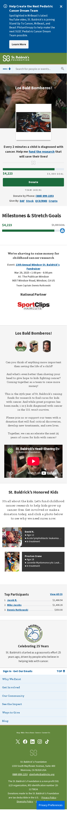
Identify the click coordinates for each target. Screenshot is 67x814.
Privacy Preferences (51, 805)
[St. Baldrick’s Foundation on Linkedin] (32, 742)
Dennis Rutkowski (17, 610)
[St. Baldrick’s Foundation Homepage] (16, 58)
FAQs (23, 733)
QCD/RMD (41, 201)
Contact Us (46, 733)
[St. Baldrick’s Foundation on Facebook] (25, 742)
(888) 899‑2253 (20, 774)
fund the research (42, 151)
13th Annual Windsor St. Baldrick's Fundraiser (38, 267)
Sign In (7, 671)
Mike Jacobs (14, 605)
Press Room (29, 733)
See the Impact (12, 704)
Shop (18, 733)
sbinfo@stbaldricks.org (42, 774)
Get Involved (11, 687)
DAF (22, 201)
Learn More (19, 44)
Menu (5, 69)
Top (59, 671)
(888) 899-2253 (45, 196)
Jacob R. (12, 600)
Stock (30, 201)
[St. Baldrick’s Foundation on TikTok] (47, 742)
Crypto (53, 201)
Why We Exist (11, 679)
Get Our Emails (22, 671)
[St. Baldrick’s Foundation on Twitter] (18, 742)
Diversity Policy (25, 801)
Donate (33, 182)
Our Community (13, 695)
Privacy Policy (49, 797)
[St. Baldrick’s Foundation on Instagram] (40, 742)
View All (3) (56, 594)
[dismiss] (61, 6)
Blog (5, 721)
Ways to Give (11, 712)
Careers (38, 733)
